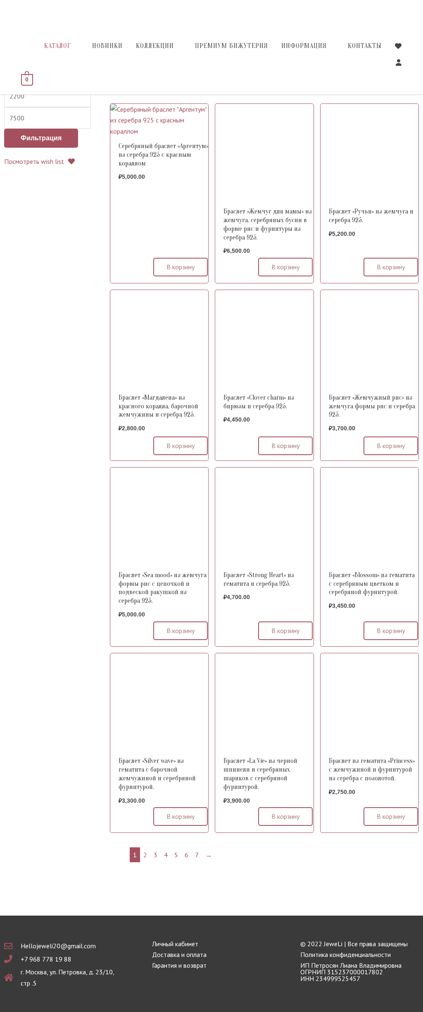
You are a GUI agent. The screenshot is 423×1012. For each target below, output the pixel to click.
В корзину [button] (180, 267)
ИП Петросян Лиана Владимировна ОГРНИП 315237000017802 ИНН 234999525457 (351, 972)
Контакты (365, 46)
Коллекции (155, 46)
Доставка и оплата (179, 954)
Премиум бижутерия (231, 46)
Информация (304, 46)
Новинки (107, 46)
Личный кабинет (175, 944)
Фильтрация (41, 137)
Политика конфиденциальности (345, 954)
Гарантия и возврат (179, 965)
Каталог (57, 46)
